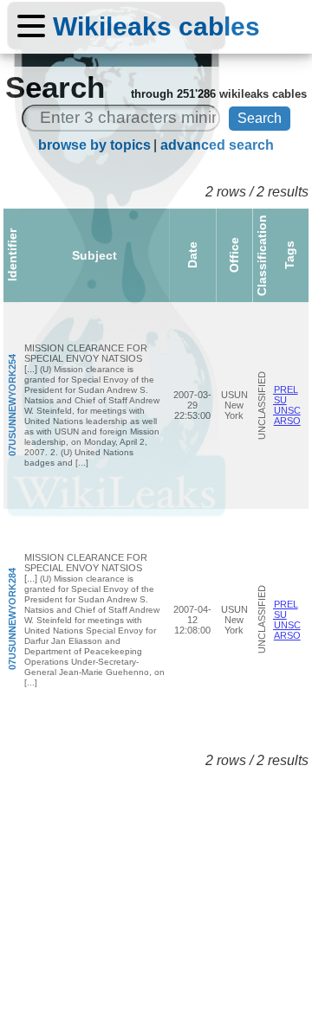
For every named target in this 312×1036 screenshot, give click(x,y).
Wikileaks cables (156, 26)
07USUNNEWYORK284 (12, 620)
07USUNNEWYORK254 (12, 405)
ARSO (287, 420)
